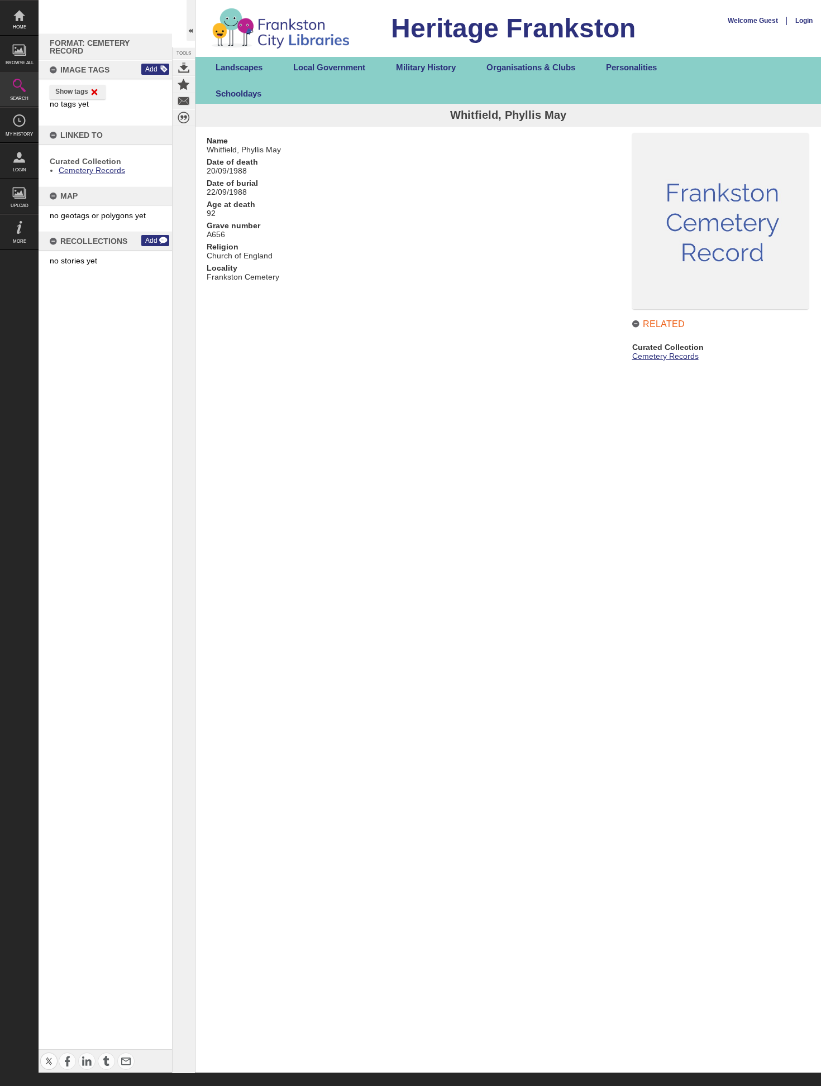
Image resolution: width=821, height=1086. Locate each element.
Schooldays (238, 93)
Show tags (71, 91)
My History (19, 134)
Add (151, 69)
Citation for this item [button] (184, 117)
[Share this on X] (49, 1054)
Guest (768, 21)
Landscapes (239, 67)
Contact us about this (184, 101)
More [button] (19, 241)
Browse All (20, 62)
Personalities (631, 67)
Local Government (329, 67)
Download (184, 67)
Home (19, 27)
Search (19, 98)
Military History (426, 67)
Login (19, 169)
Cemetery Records (92, 170)
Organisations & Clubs (530, 67)
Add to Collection (184, 84)
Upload (19, 205)
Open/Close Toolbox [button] (191, 20)
